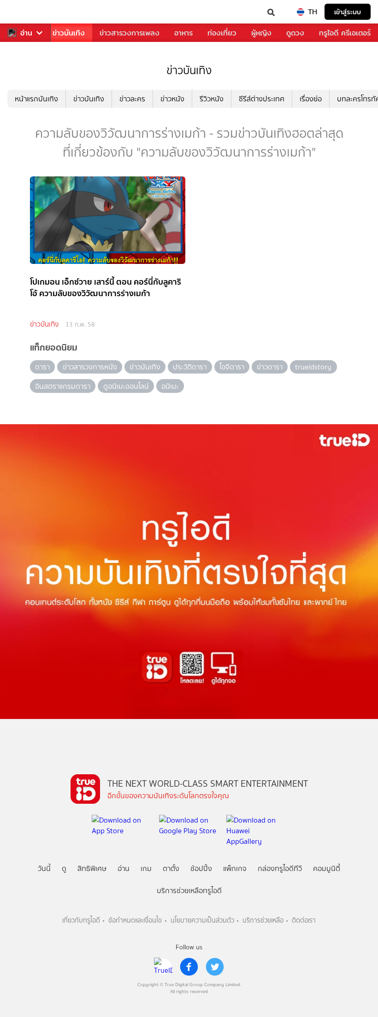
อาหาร (183, 33)
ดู (64, 868)
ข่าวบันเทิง (69, 33)
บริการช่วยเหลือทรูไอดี (189, 890)
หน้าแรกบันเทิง (36, 99)
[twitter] (215, 967)
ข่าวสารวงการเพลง (129, 33)
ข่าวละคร (132, 99)
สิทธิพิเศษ (91, 868)
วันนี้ (44, 868)
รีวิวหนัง (212, 99)
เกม (146, 868)
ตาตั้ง (171, 868)
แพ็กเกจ (235, 868)
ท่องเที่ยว (221, 33)
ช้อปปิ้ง (201, 868)
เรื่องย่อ (311, 99)
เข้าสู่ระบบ (347, 11)
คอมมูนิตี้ (326, 868)
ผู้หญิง (261, 33)
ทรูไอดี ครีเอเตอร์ (345, 33)
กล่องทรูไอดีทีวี (280, 868)
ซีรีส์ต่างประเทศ (261, 99)
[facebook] (189, 967)
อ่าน (26, 33)
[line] (163, 967)
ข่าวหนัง (172, 99)
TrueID (25, 12)
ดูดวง (295, 33)
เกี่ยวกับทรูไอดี (81, 920)
